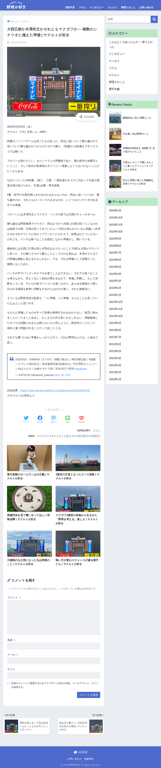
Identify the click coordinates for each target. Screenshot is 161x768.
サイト (11, 669)
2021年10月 (116, 316)
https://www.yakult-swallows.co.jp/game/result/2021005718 (55, 390)
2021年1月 (115, 379)
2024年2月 (115, 210)
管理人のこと (128, 7)
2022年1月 (115, 294)
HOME (82, 752)
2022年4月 (115, 273)
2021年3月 (115, 365)
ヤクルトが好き (62, 436)
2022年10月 (116, 231)
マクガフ (44, 436)
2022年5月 (115, 266)
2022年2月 (115, 287)
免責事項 (89, 759)
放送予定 (70, 7)
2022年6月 (115, 259)
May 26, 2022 (63, 375)
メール (13, 654)
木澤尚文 (95, 436)
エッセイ (112, 7)
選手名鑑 (114, 89)
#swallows (81, 368)
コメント (14, 597)
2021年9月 (115, 322)
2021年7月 (115, 337)
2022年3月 (115, 280)
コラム (82, 7)
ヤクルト (114, 75)
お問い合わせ (146, 7)
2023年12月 (116, 217)
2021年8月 (115, 330)
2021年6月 (115, 344)
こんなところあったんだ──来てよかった (131, 44)
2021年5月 (115, 351)
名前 (11, 640)
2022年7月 (115, 252)
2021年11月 (116, 308)
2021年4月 (115, 358)
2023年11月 (116, 224)
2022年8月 (115, 245)
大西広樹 (81, 436)
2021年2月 (115, 372)
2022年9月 (115, 238)
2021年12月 (116, 301)
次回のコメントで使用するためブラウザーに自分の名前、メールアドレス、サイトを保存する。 (54, 685)
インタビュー (97, 7)
